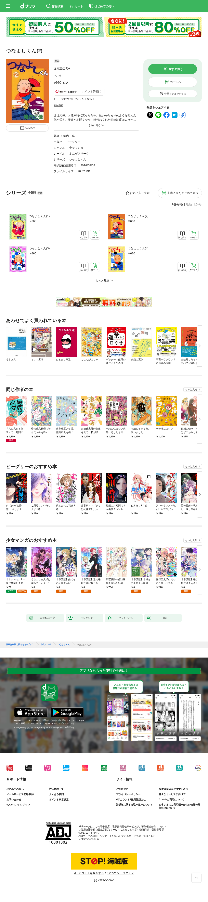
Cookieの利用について (171, 799)
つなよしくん (77, 159)
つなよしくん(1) (39, 216)
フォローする (68, 68)
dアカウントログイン (18, 804)
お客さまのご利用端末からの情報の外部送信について (179, 806)
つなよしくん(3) (39, 248)
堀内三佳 (59, 68)
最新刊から (194, 204)
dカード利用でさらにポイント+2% (73, 99)
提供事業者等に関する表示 (173, 789)
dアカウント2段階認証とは (131, 799)
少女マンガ (76, 147)
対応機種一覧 (56, 789)
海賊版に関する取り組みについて (134, 804)
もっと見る (191, 389)
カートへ (175, 82)
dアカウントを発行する (89, 873)
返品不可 (58, 105)
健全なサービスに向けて (172, 794)
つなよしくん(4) (138, 248)
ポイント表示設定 (59, 799)
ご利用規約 (122, 789)
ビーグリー (73, 141)
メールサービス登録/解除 (20, 794)
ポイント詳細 (90, 91)
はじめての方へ (15, 789)
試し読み (30, 127)
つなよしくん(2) (138, 216)
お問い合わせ (13, 799)
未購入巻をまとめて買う (182, 193)
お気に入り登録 (140, 193)
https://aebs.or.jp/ (90, 839)
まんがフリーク (79, 153)
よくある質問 (56, 794)
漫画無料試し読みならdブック (20, 645)
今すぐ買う (176, 69)
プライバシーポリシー (128, 794)
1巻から (177, 204)
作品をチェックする (175, 93)
